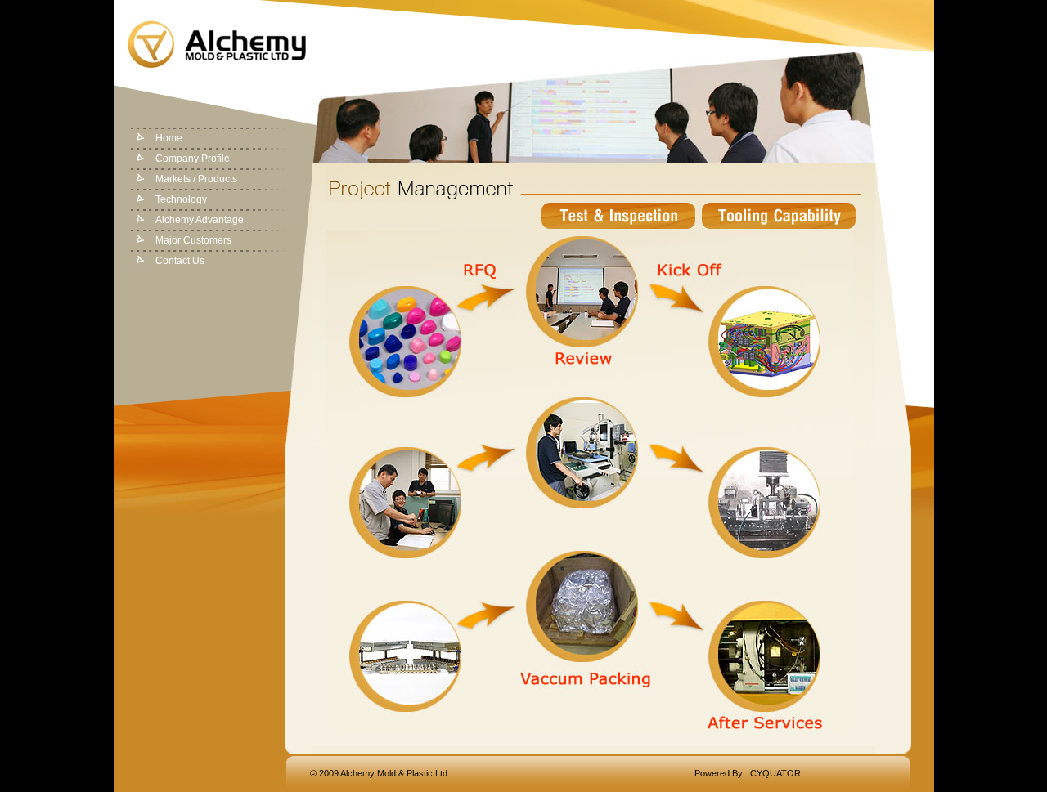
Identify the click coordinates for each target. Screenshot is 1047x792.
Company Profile (192, 158)
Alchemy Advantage (199, 220)
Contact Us (179, 260)
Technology (181, 199)
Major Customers (193, 240)
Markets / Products (196, 179)
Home (168, 138)
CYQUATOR (775, 773)
